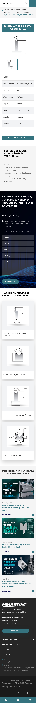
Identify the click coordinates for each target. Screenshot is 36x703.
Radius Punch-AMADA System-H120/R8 (15, 334)
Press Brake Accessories (11, 644)
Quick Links (6, 649)
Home (7, 10)
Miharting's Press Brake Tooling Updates (18, 472)
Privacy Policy (15, 687)
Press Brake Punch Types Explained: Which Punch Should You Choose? (16, 584)
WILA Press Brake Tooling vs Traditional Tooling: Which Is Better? (15, 507)
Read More (18, 515)
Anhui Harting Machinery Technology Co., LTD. (16, 681)
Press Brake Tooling (18, 10)
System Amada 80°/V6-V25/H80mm (18, 15)
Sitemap (5, 687)
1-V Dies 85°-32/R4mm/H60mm (15, 375)
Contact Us (6, 654)
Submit (10, 281)
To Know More (16, 631)
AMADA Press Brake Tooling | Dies (16, 12)
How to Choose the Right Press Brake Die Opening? (16, 545)
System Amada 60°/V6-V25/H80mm (17, 415)
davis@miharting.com (14, 216)
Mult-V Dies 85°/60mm (12, 455)
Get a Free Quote (18, 137)
